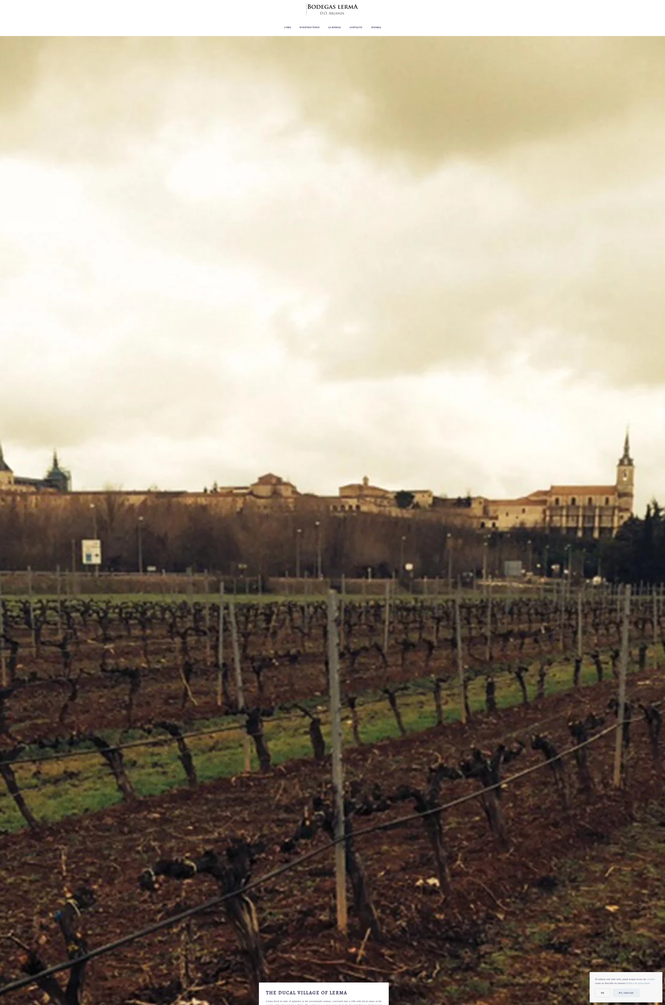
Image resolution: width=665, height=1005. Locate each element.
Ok (602, 992)
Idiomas (376, 27)
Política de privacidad (637, 983)
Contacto (356, 27)
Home (287, 27)
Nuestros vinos (310, 27)
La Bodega (334, 27)
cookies (651, 979)
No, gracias (626, 992)
